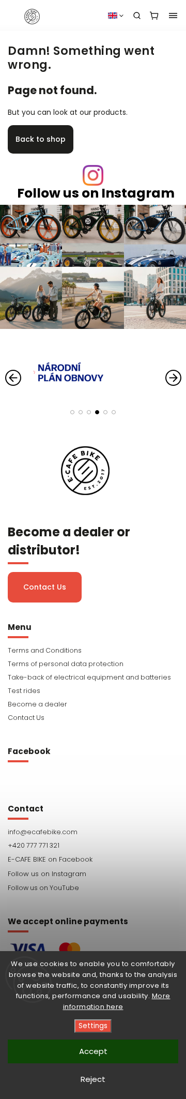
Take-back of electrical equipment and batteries (89, 677)
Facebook (93, 859)
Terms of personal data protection (65, 663)
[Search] (137, 15)
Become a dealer (37, 704)
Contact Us (44, 587)
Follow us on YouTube (43, 887)
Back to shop (41, 139)
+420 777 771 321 (33, 845)
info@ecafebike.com (43, 831)
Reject (93, 1079)
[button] (72, 412)
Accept (93, 1051)
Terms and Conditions (45, 650)
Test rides (24, 690)
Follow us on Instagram (96, 193)
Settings (93, 1026)
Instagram (93, 874)
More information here (117, 1001)
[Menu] (173, 15)
